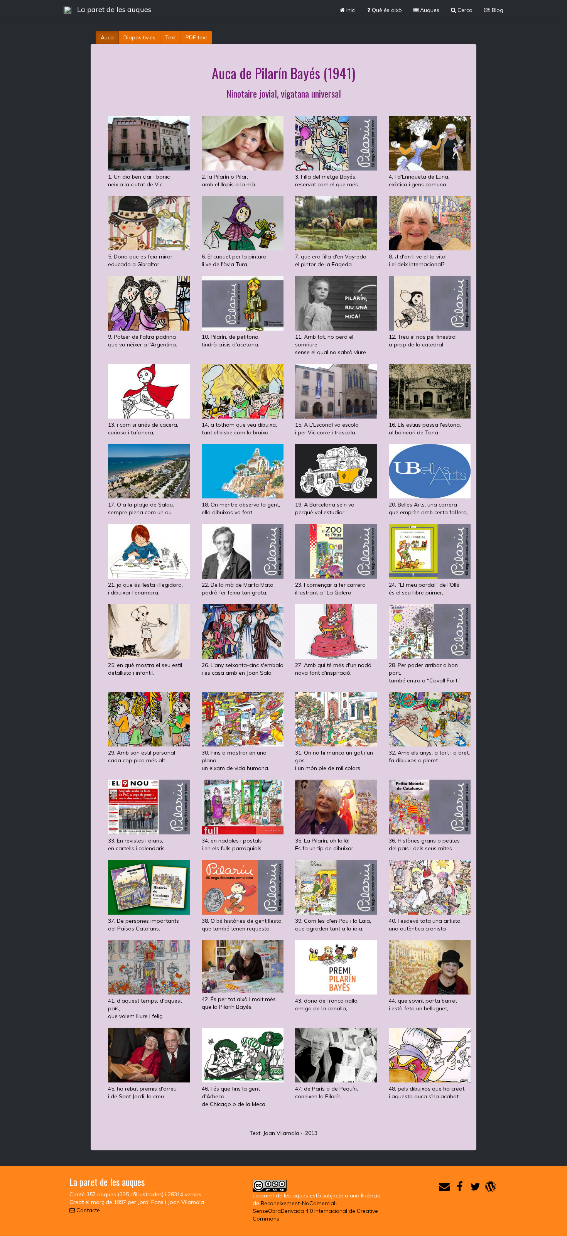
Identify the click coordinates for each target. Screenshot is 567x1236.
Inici (350, 10)
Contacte (87, 1210)
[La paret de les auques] (67, 9)
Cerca (464, 10)
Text (170, 37)
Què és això (386, 10)
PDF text (196, 37)
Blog (496, 10)
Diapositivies (139, 37)
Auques (428, 10)
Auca (107, 37)
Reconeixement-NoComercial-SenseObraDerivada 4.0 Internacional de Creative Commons (315, 1211)
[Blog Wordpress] (491, 1188)
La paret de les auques (114, 9)
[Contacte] (444, 1188)
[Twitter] (475, 1188)
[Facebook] (460, 1188)
